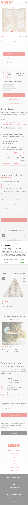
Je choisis (7, 262)
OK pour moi (21, 262)
